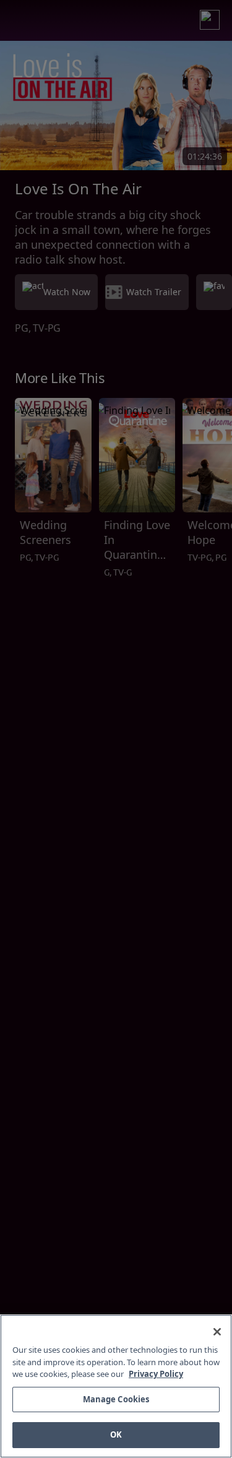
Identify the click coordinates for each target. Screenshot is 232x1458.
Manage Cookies (116, 1399)
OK (116, 1434)
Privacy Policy (156, 1373)
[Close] (217, 1331)
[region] (116, 1386)
